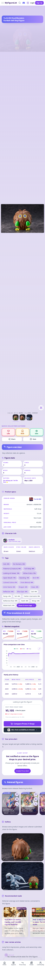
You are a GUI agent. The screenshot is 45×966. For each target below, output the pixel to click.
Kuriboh (17, 11)
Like (8, 434)
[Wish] (17, 799)
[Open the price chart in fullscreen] (39, 648)
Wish (22, 434)
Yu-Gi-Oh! (10, 11)
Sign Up (39, 3)
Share (13, 439)
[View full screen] (41, 407)
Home (3, 11)
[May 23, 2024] (15, 913)
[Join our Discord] (23, 3)
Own (36, 434)
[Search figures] (19, 3)
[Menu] (17, 804)
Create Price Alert (22, 771)
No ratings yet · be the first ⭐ (10, 481)
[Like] (17, 794)
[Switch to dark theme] (28, 3)
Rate (34, 439)
